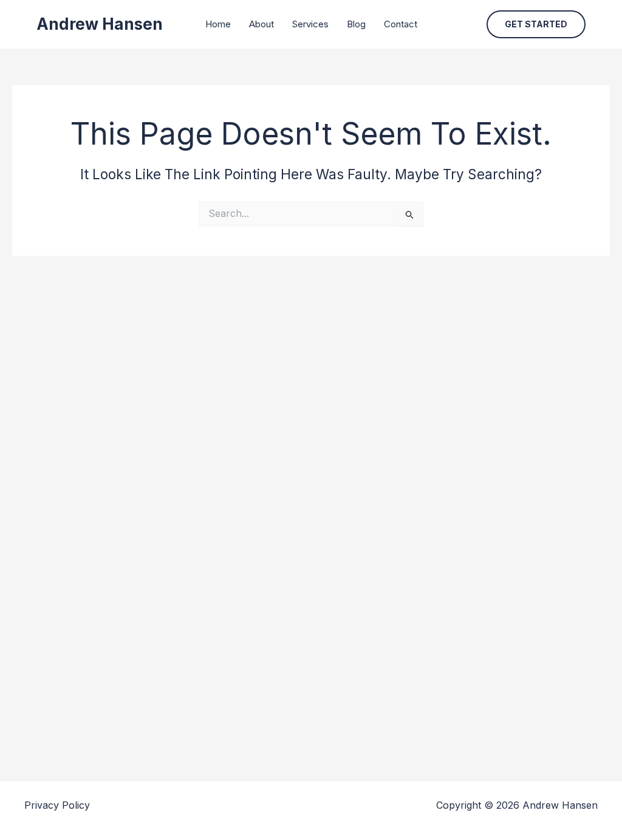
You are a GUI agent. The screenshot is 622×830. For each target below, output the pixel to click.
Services (310, 24)
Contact (400, 24)
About (261, 24)
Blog (356, 24)
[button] (536, 24)
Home (218, 24)
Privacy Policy (57, 805)
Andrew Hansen (99, 24)
